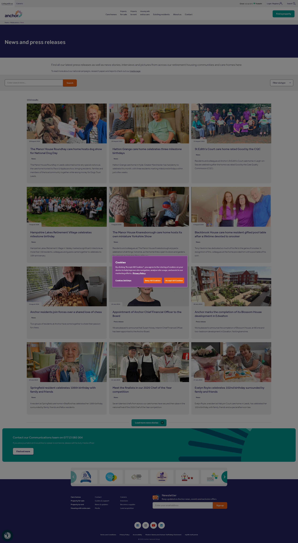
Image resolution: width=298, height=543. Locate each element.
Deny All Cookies (153, 280)
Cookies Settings (123, 280)
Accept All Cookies (174, 280)
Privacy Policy (139, 273)
